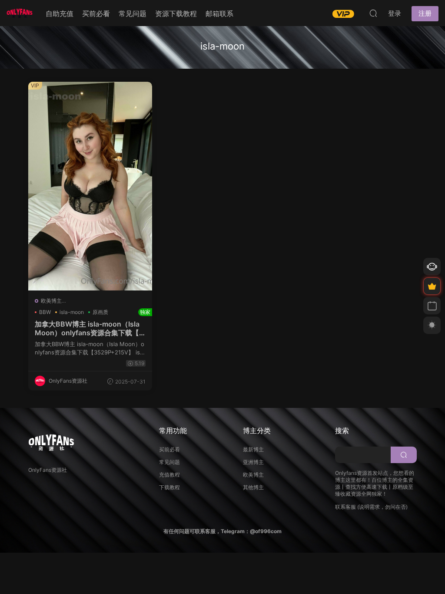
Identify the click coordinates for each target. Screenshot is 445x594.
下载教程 (169, 487)
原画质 (100, 312)
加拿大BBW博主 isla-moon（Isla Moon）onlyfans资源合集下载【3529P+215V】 (90, 328)
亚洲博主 (253, 462)
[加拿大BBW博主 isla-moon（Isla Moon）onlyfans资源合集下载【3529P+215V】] (90, 186)
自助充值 (59, 13)
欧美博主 (51, 300)
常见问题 (132, 13)
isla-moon (72, 312)
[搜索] (373, 13)
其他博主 (253, 487)
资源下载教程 (176, 13)
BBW (45, 312)
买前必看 (96, 13)
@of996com (266, 531)
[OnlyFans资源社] (20, 13)
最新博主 (253, 449)
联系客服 (345, 507)
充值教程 (169, 474)
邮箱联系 (219, 13)
